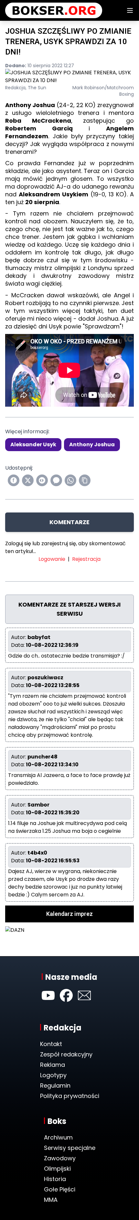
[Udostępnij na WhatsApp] (70, 480)
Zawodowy (60, 1158)
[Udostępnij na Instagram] (42, 480)
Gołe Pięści (59, 1189)
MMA (51, 1200)
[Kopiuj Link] (85, 480)
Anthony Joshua (92, 444)
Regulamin (55, 1085)
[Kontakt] (84, 995)
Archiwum (58, 1137)
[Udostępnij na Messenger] (56, 480)
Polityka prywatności (69, 1096)
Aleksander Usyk (33, 444)
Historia (55, 1179)
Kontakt (51, 1044)
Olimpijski (57, 1169)
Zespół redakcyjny (66, 1054)
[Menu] (130, 10)
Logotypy (53, 1075)
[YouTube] (48, 995)
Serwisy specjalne (69, 1148)
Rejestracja (86, 559)
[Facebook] (66, 995)
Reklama (52, 1065)
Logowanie (51, 559)
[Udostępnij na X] (28, 480)
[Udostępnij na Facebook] (13, 480)
